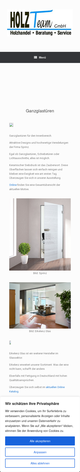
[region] (40, 434)
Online (13, 184)
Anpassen (40, 452)
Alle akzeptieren (40, 441)
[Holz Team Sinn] (40, 22)
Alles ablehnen (40, 463)
